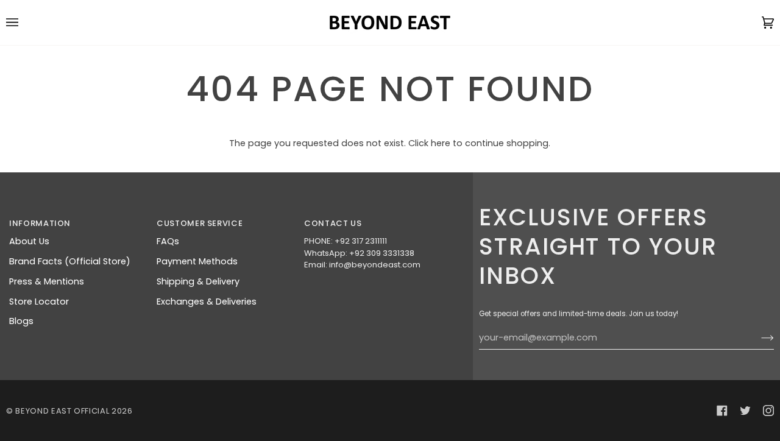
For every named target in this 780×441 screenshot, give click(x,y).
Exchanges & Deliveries (207, 301)
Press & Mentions (46, 281)
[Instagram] (768, 410)
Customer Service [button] (200, 223)
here (440, 143)
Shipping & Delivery (198, 281)
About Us (29, 241)
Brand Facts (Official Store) (69, 261)
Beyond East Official (62, 411)
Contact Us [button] (333, 223)
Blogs (21, 321)
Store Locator (39, 301)
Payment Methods (197, 261)
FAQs (168, 241)
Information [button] (40, 223)
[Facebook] (722, 410)
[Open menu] (24, 22)
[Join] (758, 338)
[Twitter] (745, 410)
